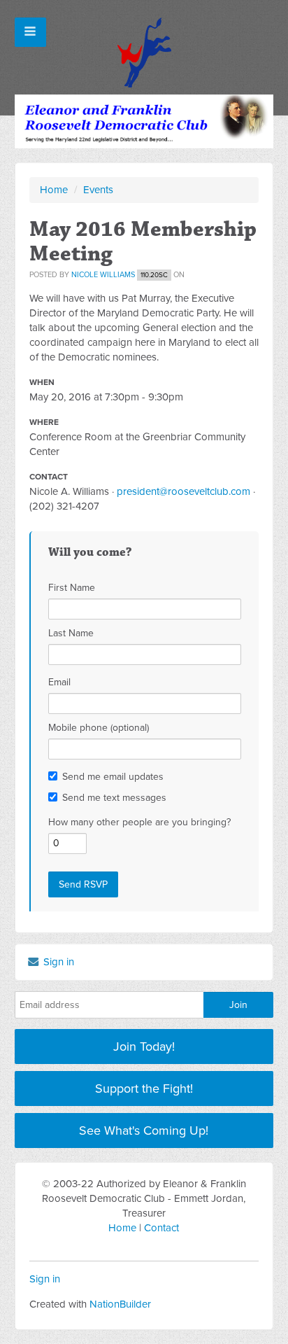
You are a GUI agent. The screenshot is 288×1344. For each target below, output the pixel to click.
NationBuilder (120, 1304)
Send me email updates (113, 777)
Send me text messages (114, 798)
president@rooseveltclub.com (183, 491)
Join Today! (144, 1046)
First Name (71, 588)
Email (59, 682)
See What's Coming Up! (143, 1130)
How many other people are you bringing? (139, 822)
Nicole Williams (103, 274)
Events (98, 189)
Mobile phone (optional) (98, 728)
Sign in (57, 961)
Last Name (71, 633)
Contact (161, 1228)
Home (54, 189)
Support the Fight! (144, 1088)
